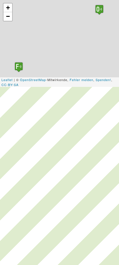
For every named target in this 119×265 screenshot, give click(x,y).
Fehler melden (81, 79)
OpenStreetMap (33, 79)
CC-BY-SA (9, 84)
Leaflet (7, 79)
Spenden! (103, 79)
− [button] (8, 16)
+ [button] (8, 7)
